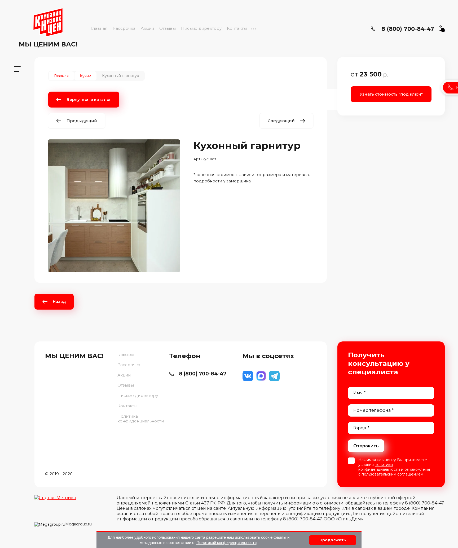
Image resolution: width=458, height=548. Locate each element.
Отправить (366, 445)
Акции (147, 28)
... (253, 28)
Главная (99, 28)
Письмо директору (201, 28)
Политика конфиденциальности (140, 419)
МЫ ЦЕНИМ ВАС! (48, 44)
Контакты (237, 28)
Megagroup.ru (78, 524)
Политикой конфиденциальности (226, 542)
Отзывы (167, 28)
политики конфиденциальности (379, 467)
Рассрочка (124, 28)
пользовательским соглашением (392, 474)
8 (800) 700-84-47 (407, 28)
